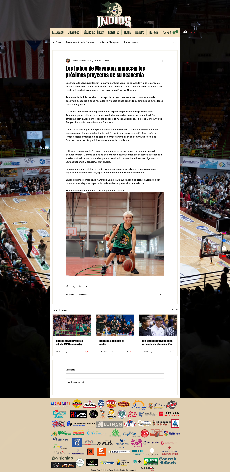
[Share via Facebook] (67, 286)
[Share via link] (86, 286)
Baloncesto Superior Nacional (80, 42)
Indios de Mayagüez (109, 42)
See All (175, 309)
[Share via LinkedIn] (80, 286)
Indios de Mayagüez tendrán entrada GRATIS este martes (69, 342)
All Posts (56, 42)
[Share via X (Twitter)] (73, 286)
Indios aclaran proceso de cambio (111, 342)
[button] (175, 32)
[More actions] (162, 60)
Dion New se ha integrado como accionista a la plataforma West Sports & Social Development (157, 342)
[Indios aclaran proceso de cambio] (115, 325)
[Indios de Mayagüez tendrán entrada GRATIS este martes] (72, 325)
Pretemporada (131, 42)
